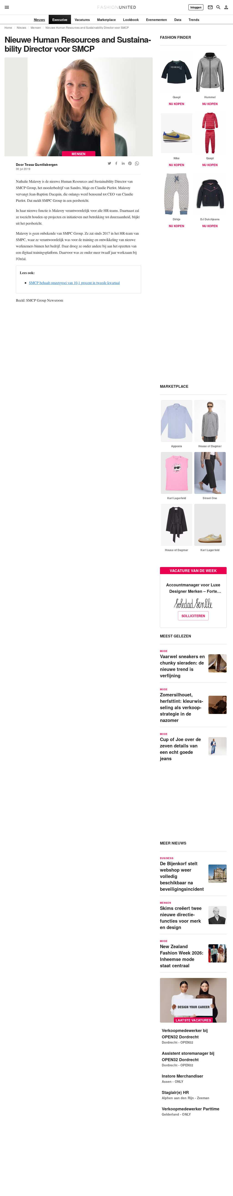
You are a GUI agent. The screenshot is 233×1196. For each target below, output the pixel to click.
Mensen (36, 27)
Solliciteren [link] (193, 615)
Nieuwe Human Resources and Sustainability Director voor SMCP (87, 27)
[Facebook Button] (116, 163)
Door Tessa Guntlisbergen (37, 164)
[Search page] (218, 7)
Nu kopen (176, 104)
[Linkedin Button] (123, 163)
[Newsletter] (210, 7)
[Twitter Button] (109, 163)
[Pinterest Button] (130, 163)
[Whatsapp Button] (136, 163)
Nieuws (21, 27)
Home (8, 27)
